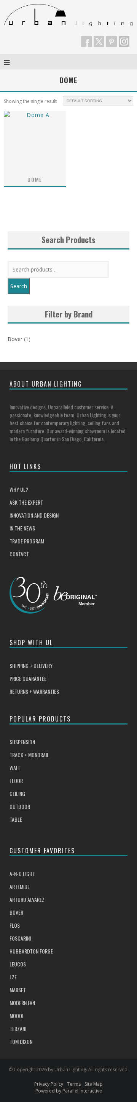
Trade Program (27, 541)
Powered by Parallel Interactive (68, 1091)
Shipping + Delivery (31, 665)
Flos (15, 925)
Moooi (16, 1016)
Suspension (22, 742)
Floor (16, 781)
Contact (19, 554)
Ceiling (17, 793)
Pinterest (111, 41)
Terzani (18, 1029)
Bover (15, 339)
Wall (15, 768)
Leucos (18, 964)
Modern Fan (22, 1003)
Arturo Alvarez (27, 899)
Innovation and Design (34, 515)
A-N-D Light (22, 874)
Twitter (99, 41)
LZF (13, 977)
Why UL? (19, 489)
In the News (22, 528)
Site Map (93, 1084)
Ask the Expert (26, 502)
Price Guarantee (28, 678)
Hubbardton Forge (31, 951)
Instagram (124, 41)
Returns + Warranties (34, 691)
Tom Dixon (21, 1041)
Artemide (20, 886)
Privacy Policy (48, 1084)
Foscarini (20, 938)
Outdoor (20, 806)
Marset (18, 990)
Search (18, 286)
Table (16, 819)
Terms (74, 1084)
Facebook (86, 41)
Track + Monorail (29, 755)
